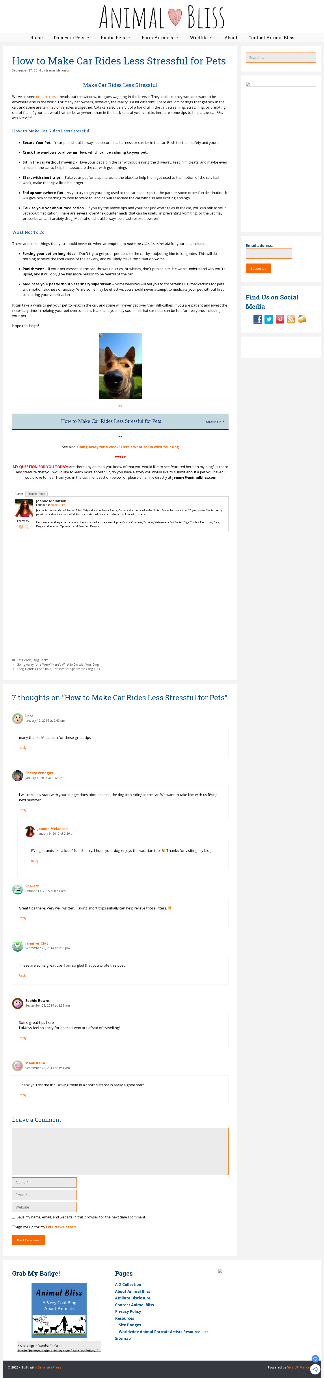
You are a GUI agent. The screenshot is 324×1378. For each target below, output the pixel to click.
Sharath (32, 886)
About (230, 37)
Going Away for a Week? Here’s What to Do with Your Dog (128, 446)
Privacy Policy (128, 1311)
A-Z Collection (128, 1284)
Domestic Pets (69, 37)
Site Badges (130, 1324)
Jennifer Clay (36, 943)
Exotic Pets (113, 37)
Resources (124, 1318)
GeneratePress (49, 1367)
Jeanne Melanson (51, 501)
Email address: (259, 245)
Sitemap (123, 1338)
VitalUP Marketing (301, 1367)
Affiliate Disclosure (132, 1298)
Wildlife (199, 37)
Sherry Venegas (39, 772)
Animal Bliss (57, 505)
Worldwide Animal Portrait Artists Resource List (163, 1331)
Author (19, 493)
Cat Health (24, 660)
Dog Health (40, 660)
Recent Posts (36, 493)
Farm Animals (157, 37)
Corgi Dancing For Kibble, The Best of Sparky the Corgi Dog (58, 669)
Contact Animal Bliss (271, 37)
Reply (22, 747)
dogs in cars (46, 96)
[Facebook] (21, 526)
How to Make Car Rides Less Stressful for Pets (111, 421)
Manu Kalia (35, 1063)
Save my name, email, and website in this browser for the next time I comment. (81, 1217)
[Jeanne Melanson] (24, 515)
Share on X (215, 422)
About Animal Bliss (132, 1291)
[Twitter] (26, 526)
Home (36, 37)
